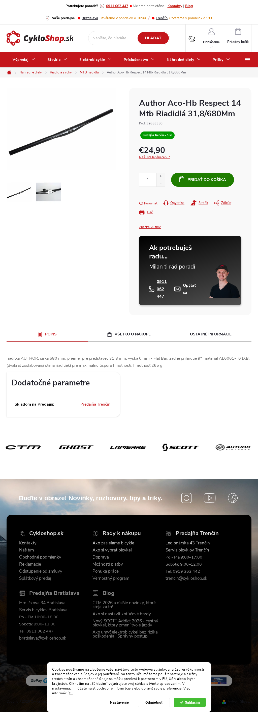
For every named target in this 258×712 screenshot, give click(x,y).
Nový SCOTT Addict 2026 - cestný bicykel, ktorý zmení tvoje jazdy (125, 623)
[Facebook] (232, 498)
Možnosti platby (107, 564)
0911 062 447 (117, 6)
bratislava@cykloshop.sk (42, 638)
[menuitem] (24, 60)
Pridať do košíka (206, 179)
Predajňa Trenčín (95, 404)
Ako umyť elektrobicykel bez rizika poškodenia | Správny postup (125, 634)
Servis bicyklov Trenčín (187, 550)
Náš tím (26, 550)
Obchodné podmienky (40, 557)
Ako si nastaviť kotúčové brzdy (121, 614)
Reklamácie (30, 564)
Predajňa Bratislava (54, 593)
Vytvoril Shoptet (239, 701)
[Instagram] (186, 498)
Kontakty (175, 6)
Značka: (150, 227)
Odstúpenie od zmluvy (40, 571)
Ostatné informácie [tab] (211, 334)
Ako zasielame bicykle (113, 543)
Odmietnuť (154, 702)
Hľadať (153, 38)
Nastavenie (119, 702)
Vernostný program (110, 578)
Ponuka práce (105, 571)
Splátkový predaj (35, 578)
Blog (189, 6)
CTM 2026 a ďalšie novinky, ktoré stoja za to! (124, 605)
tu (71, 693)
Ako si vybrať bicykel (112, 550)
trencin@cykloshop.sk (186, 578)
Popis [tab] (51, 334)
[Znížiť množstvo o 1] (160, 183)
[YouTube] (209, 498)
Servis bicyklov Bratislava (43, 610)
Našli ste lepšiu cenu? (154, 157)
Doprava (100, 557)
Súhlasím (192, 702)
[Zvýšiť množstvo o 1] (160, 176)
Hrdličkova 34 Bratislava (42, 603)
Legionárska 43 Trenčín (188, 543)
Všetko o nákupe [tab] (133, 334)
